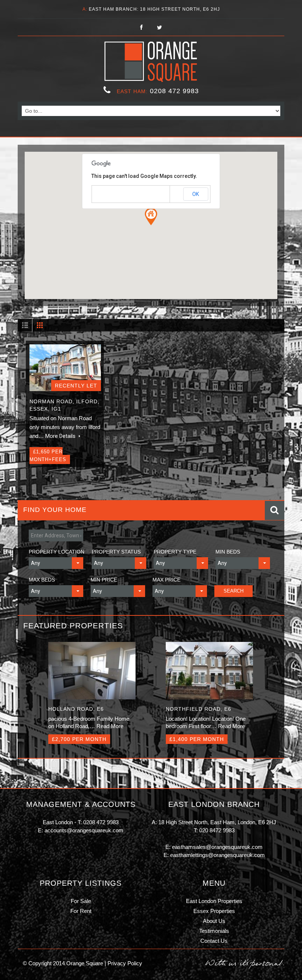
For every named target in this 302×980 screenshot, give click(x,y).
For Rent (80, 911)
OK (195, 194)
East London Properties (214, 901)
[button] (151, 216)
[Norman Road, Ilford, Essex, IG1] (65, 367)
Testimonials (214, 931)
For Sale (81, 901)
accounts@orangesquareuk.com (84, 830)
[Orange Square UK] (151, 62)
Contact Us (214, 941)
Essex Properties (214, 911)
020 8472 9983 (217, 830)
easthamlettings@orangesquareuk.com (217, 855)
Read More (109, 726)
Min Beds (227, 552)
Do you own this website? (119, 194)
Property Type (175, 552)
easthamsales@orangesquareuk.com (217, 847)
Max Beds (42, 580)
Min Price (104, 580)
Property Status (116, 552)
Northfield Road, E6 (198, 709)
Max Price (166, 580)
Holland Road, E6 (76, 709)
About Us (214, 921)
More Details (61, 436)
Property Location (56, 552)
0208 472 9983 (174, 91)
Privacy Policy (124, 963)
